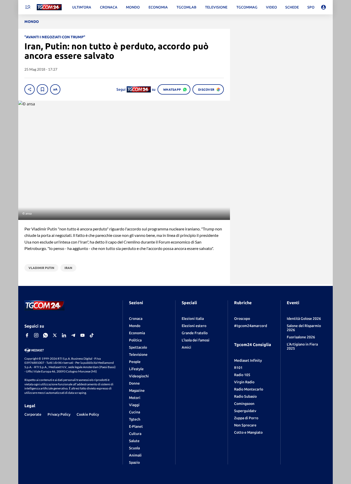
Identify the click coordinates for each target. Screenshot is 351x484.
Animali (135, 455)
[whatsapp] (45, 335)
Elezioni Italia (193, 319)
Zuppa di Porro (246, 418)
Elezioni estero (194, 326)
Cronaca (135, 319)
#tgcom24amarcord (250, 326)
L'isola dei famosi (195, 340)
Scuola (134, 448)
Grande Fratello (195, 333)
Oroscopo (242, 319)
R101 (238, 368)
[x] (54, 335)
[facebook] (27, 335)
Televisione (138, 354)
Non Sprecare (245, 425)
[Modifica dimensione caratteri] (55, 89)
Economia (137, 333)
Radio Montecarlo (248, 389)
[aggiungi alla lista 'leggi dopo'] (42, 89)
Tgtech (134, 419)
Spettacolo (138, 347)
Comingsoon (244, 404)
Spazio (134, 462)
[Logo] (49, 7)
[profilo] (323, 7)
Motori (134, 398)
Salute (134, 441)
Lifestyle (136, 369)
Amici (186, 347)
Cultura (135, 434)
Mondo (134, 326)
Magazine (137, 390)
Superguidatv (245, 411)
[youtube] (82, 335)
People (135, 362)
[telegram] (73, 335)
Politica (135, 340)
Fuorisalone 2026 (301, 337)
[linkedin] (64, 335)
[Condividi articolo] (29, 89)
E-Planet (136, 426)
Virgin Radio (244, 382)
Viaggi (134, 405)
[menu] (27, 7)
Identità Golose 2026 (304, 319)
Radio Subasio (245, 396)
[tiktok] (91, 335)
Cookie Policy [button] (88, 414)
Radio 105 (242, 375)
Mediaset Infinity (248, 360)
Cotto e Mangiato (248, 432)
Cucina (134, 412)
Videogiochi (139, 376)
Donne (134, 383)
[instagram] (36, 335)
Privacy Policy (59, 414)
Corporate (32, 414)
